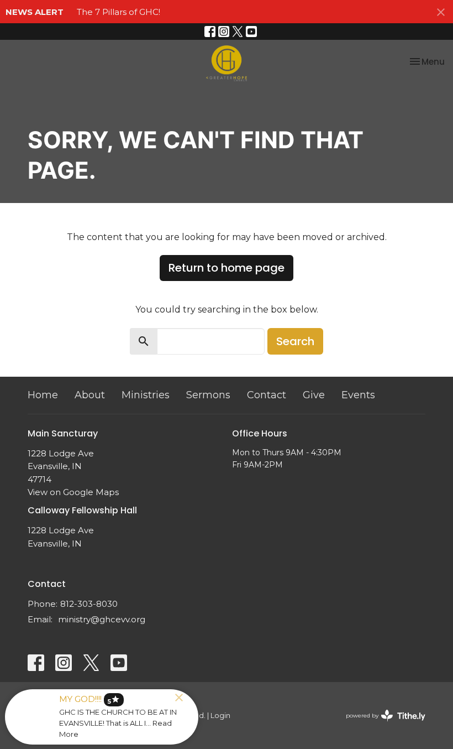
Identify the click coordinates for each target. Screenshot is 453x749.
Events (358, 395)
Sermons (208, 395)
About (90, 395)
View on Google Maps (73, 492)
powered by (380, 725)
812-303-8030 (89, 604)
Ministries (146, 395)
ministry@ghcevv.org (101, 619)
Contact (266, 395)
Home (43, 395)
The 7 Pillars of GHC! (118, 12)
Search (295, 341)
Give (314, 395)
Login (220, 715)
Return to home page (226, 267)
